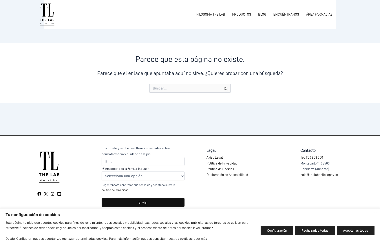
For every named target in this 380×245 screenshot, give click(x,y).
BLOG (262, 14)
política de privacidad (115, 189)
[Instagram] (53, 194)
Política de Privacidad (222, 163)
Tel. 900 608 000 (311, 157)
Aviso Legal (214, 157)
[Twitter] (46, 194)
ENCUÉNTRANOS (286, 14)
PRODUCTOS (241, 14)
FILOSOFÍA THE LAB (210, 14)
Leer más (200, 238)
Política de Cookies (220, 169)
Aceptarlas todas (355, 230)
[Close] (375, 212)
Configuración (277, 230)
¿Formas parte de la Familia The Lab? (125, 168)
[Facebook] (39, 194)
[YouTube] (59, 194)
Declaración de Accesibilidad (227, 175)
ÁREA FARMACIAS (319, 14)
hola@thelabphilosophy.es (319, 175)
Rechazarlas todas (315, 230)
